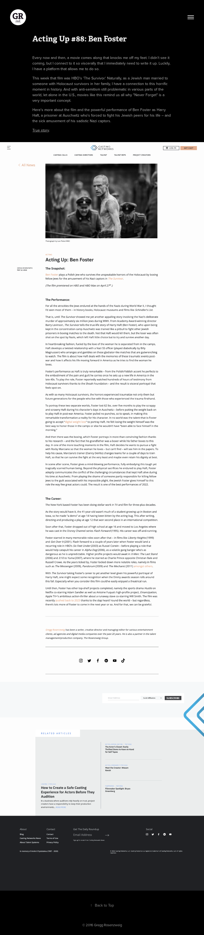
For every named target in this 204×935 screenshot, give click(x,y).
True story (40, 130)
